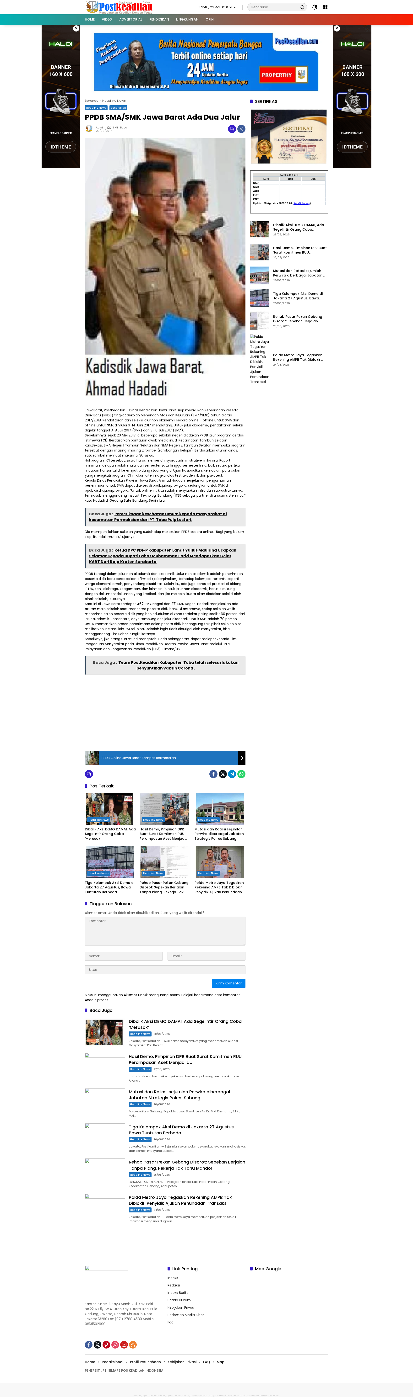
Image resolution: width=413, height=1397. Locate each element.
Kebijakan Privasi (181, 1307)
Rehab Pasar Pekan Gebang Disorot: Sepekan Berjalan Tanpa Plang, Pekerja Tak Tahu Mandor (164, 888)
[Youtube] (124, 1345)
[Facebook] (213, 774)
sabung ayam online (145, 1395)
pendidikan (118, 108)
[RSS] (133, 1345)
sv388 (233, 1395)
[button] (302, 7)
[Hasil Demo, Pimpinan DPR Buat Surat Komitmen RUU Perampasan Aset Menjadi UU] (165, 809)
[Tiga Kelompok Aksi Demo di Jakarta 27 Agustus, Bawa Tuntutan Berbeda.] (110, 862)
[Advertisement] (165, 711)
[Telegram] (232, 774)
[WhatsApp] (241, 774)
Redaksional (112, 1362)
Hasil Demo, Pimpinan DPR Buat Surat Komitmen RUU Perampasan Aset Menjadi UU (162, 834)
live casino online (269, 1395)
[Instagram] (115, 1345)
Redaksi (174, 1285)
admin (100, 127)
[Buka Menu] (325, 7)
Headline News (96, 108)
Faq (171, 1322)
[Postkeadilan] (120, 7)
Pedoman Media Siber (186, 1314)
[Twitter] (223, 774)
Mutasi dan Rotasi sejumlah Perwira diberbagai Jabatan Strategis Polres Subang (219, 834)
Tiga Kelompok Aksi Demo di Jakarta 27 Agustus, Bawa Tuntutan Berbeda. (109, 887)
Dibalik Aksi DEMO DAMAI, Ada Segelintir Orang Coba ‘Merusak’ (110, 834)
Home (90, 1362)
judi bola (241, 1395)
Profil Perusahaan (145, 1362)
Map (220, 1362)
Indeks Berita (178, 1292)
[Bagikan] (241, 129)
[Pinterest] (106, 1345)
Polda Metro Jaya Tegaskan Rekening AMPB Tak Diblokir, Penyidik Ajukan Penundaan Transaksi (219, 888)
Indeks (173, 1277)
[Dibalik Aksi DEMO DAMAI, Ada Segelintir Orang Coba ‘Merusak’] (110, 809)
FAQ (206, 1362)
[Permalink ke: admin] (90, 129)
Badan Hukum (179, 1300)
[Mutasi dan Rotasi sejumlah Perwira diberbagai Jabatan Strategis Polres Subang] (220, 809)
